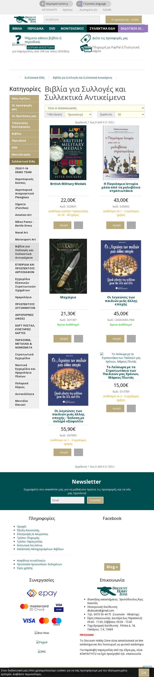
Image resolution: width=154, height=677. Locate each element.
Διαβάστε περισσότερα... (27, 674)
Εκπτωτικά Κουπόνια (29, 545)
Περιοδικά (36, 28)
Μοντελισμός (72, 28)
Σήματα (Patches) (21, 206)
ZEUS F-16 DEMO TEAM (23, 170)
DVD (52, 28)
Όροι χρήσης (25, 568)
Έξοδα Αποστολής (28, 530)
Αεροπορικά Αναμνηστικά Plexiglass (24, 193)
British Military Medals (68, 184)
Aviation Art (23, 215)
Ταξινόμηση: (54, 114)
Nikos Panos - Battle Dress (24, 223)
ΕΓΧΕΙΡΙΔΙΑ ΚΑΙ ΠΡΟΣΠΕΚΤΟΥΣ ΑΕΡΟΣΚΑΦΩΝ (25, 268)
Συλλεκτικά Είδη (102, 28)
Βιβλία (17, 28)
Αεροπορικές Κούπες (24, 181)
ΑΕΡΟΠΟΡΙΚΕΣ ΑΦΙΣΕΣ (24, 316)
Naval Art (21, 232)
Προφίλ (21, 526)
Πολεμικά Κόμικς (21, 385)
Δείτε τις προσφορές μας (110, 38)
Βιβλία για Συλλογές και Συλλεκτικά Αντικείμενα (82, 77)
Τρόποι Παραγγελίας (29, 541)
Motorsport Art (25, 239)
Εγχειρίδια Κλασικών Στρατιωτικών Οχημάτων (25, 284)
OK (144, 672)
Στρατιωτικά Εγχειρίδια (24, 356)
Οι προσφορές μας (22, 107)
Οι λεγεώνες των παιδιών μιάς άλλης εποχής (121, 300)
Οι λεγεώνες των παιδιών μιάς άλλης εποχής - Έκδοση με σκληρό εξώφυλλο (68, 416)
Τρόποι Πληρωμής (28, 538)
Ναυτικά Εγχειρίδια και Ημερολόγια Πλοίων (25, 370)
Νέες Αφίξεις (21, 98)
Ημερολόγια (23, 297)
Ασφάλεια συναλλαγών (31, 560)
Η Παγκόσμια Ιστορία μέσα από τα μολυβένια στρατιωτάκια (121, 187)
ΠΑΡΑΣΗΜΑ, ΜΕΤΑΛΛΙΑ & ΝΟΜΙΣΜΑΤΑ (23, 343)
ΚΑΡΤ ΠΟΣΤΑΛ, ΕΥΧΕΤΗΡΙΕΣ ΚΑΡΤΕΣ (25, 329)
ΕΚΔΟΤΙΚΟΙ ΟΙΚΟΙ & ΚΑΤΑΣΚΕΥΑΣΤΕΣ (134, 28)
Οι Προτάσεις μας (24, 116)
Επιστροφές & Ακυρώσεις (32, 534)
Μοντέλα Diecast (21, 402)
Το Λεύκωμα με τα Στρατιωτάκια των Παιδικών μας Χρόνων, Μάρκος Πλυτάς (121, 372)
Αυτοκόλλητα (24, 394)
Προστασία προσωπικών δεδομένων (39, 564)
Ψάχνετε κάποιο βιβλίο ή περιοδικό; (43, 40)
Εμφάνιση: (106, 114)
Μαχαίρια (68, 297)
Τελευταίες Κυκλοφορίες (21, 124)
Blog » (112, 566)
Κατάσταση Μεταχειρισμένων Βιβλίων (40, 549)
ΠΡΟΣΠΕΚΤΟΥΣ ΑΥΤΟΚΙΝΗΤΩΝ (25, 306)
